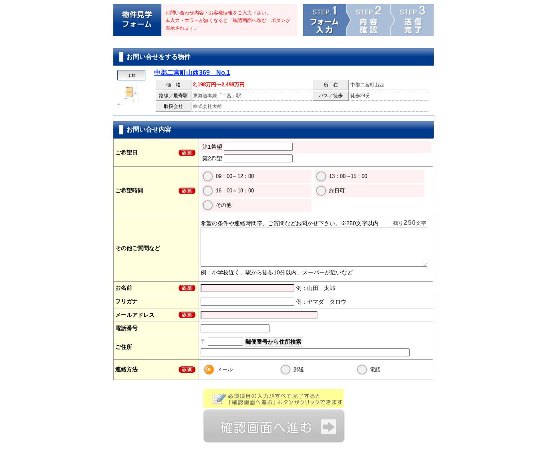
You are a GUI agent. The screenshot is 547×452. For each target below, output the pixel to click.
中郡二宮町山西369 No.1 (192, 72)
